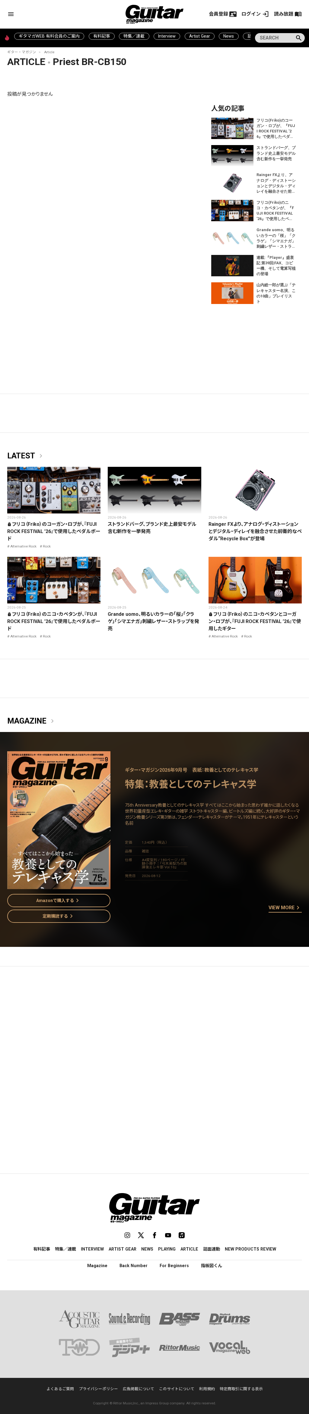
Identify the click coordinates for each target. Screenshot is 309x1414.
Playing (167, 1249)
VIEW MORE (285, 908)
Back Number (133, 1265)
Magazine (31, 721)
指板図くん (211, 1265)
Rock (47, 546)
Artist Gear (199, 36)
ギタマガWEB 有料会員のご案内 (49, 36)
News (228, 36)
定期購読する (59, 916)
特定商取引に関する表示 (241, 1389)
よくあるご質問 (60, 1389)
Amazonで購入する (58, 900)
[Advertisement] (154, 1028)
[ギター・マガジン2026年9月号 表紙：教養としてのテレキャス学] (58, 885)
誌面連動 (211, 1249)
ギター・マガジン (21, 52)
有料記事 (101, 36)
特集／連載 (134, 36)
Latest (26, 456)
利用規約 (207, 1389)
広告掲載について (138, 1389)
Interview (167, 36)
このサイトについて (176, 1389)
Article (49, 52)
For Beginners (174, 1265)
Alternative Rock (23, 546)
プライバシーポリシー (98, 1389)
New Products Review (250, 1249)
